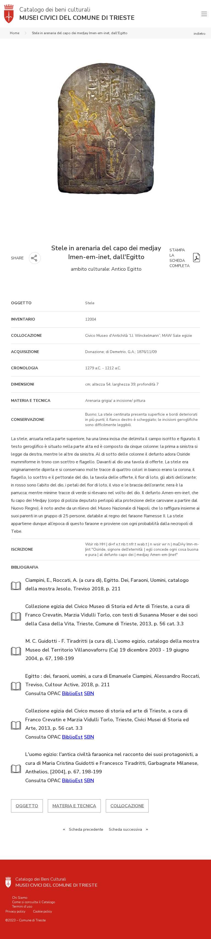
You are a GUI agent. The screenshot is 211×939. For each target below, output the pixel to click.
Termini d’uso (22, 906)
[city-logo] (8, 882)
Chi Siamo (19, 897)
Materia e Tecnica (74, 806)
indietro (200, 33)
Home (14, 33)
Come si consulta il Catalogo (33, 902)
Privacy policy (15, 911)
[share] (34, 258)
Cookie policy (42, 911)
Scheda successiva (125, 829)
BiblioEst (72, 693)
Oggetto (27, 806)
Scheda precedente (86, 829)
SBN (89, 693)
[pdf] (196, 258)
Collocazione (127, 806)
